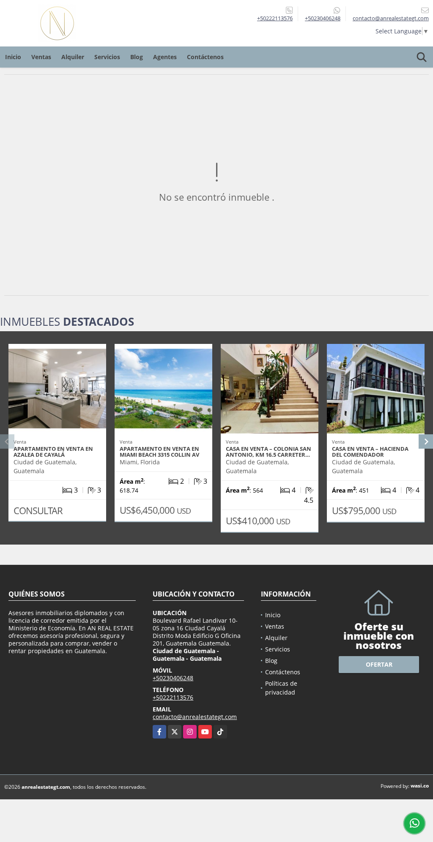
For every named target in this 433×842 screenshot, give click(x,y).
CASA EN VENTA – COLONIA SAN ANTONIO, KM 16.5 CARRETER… (268, 452)
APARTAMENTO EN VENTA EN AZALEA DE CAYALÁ (53, 452)
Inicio (13, 57)
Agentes (165, 57)
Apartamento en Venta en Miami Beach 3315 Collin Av (159, 452)
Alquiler (72, 57)
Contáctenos (205, 57)
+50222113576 (275, 18)
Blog (136, 57)
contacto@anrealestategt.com (195, 717)
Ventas (41, 57)
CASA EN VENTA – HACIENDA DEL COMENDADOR (370, 452)
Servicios (107, 57)
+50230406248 (322, 18)
